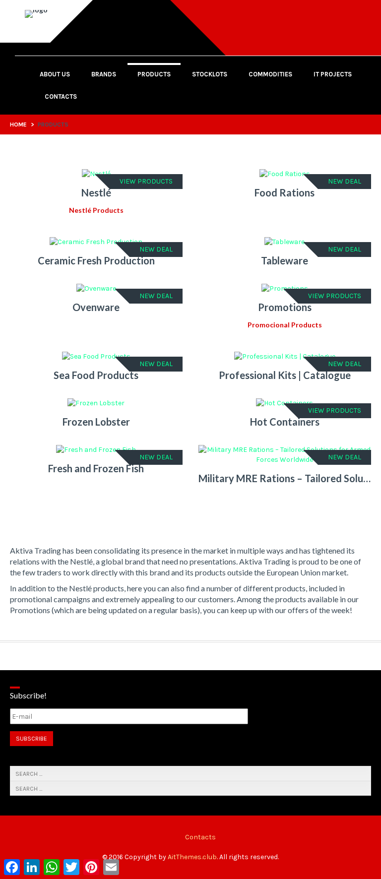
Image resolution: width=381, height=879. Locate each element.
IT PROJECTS (333, 74)
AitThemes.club (192, 857)
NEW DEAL (344, 181)
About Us (55, 74)
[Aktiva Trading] (36, 9)
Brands (103, 74)
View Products (146, 181)
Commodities (270, 74)
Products (154, 74)
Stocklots (209, 74)
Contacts (61, 96)
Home (18, 124)
